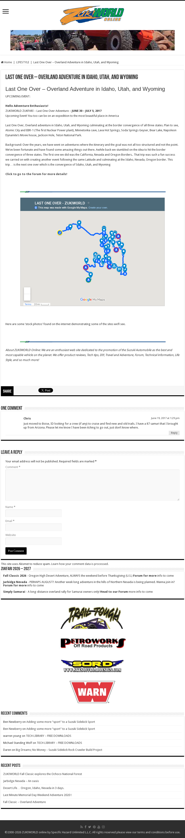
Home (8, 62)
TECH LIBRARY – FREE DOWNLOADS (48, 735)
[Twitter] (90, 827)
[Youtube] (99, 827)
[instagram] (103, 827)
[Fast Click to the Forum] (92, 40)
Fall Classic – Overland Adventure (24, 802)
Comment (12, 467)
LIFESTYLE (22, 62)
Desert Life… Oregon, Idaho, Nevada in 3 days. (33, 788)
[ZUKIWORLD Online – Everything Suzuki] (92, 14)
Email (9, 521)
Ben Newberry (12, 728)
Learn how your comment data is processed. (80, 564)
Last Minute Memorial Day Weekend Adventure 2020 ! (37, 795)
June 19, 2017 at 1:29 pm (165, 418)
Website (10, 535)
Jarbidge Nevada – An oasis (21, 781)
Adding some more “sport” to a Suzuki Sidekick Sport (60, 721)
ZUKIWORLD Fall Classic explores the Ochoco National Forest (42, 774)
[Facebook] (85, 827)
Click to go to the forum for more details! (36, 174)
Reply (174, 432)
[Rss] (81, 827)
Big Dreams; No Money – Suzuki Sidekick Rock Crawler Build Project (59, 749)
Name (10, 507)
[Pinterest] (94, 827)
